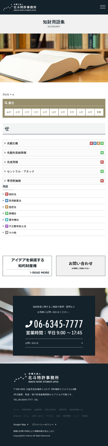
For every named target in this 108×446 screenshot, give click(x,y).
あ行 (9, 112)
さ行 (27, 112)
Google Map (19, 424)
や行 (72, 112)
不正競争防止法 (17, 226)
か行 (18, 112)
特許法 (12, 194)
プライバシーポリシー (43, 424)
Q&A (58, 416)
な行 (45, 112)
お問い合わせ (32, 343)
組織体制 (38, 410)
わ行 (90, 112)
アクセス (50, 416)
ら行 (81, 112)
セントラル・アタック (21, 171)
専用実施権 (14, 180)
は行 (54, 112)
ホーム (16, 410)
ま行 (63, 112)
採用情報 (67, 416)
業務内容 (63, 410)
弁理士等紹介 (50, 410)
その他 (12, 232)
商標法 (12, 213)
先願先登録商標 (16, 152)
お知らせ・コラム (21, 416)
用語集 (6, 94)
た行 (36, 112)
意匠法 (12, 207)
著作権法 (14, 220)
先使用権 (12, 162)
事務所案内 (27, 410)
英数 (99, 112)
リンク (76, 416)
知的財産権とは (76, 410)
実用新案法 (15, 200)
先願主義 (12, 143)
